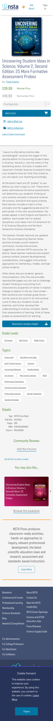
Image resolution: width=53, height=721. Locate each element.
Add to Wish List (14, 121)
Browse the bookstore (26, 511)
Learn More (26, 569)
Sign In (45, 6)
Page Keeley (12, 81)
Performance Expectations (14, 381)
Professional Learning (12, 393)
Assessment (9, 357)
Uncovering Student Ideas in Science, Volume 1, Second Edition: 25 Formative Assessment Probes (18, 491)
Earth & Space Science (12, 363)
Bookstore (7, 592)
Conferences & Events (12, 597)
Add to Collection (15, 128)
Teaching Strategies (11, 399)
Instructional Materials (12, 369)
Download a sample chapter (25, 324)
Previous (2, 491)
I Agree (26, 711)
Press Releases (33, 626)
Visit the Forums (26, 449)
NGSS (45, 375)
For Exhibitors (8, 654)
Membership (8, 608)
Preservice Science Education (15, 387)
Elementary (8, 340)
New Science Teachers (28, 375)
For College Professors (13, 644)
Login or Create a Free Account (13, 134)
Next (50, 491)
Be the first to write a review (16, 459)
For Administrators (11, 638)
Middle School (39, 340)
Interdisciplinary (33, 369)
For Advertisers (9, 649)
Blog (4, 618)
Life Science (9, 375)
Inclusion (31, 363)
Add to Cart (10, 113)
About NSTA (31, 592)
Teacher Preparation (34, 393)
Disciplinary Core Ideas (28, 357)
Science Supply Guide (36, 631)
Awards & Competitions (13, 623)
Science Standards (11, 613)
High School (23, 340)
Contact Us (31, 597)
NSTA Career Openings (37, 612)
